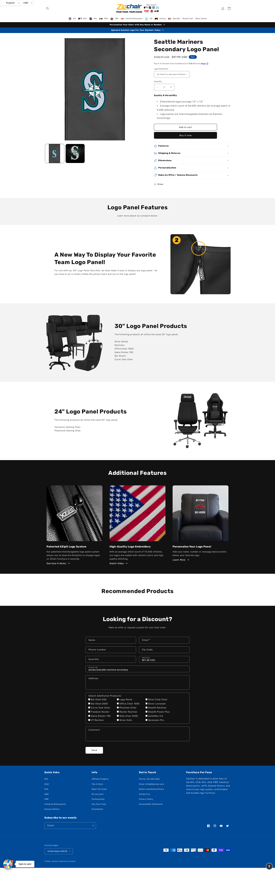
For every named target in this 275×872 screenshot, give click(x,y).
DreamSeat (97, 809)
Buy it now (185, 135)
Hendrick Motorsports (55, 804)
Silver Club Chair (157, 699)
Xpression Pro (156, 720)
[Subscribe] (93, 825)
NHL (46, 789)
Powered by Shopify (67, 861)
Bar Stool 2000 (99, 703)
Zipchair (55, 861)
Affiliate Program (100, 779)
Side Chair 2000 (128, 716)
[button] (47, 8)
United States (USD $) (57, 851)
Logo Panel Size (161, 69)
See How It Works (56, 563)
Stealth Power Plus (159, 711)
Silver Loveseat (157, 703)
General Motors (51, 809)
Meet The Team (99, 789)
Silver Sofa (125, 720)
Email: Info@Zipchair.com (151, 784)
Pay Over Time (99, 804)
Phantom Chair (128, 707)
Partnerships (98, 799)
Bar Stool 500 (99, 699)
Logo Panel (125, 699)
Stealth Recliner (157, 707)
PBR (46, 799)
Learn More (179, 559)
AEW (46, 794)
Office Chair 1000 (129, 703)
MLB (46, 784)
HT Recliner (97, 720)
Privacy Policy (146, 799)
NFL (46, 779)
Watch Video (117, 563)
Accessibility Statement (151, 804)
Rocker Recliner (128, 711)
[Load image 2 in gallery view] (75, 153)
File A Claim (97, 784)
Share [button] (160, 184)
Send (94, 750)
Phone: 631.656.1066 (149, 779)
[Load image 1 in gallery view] (54, 153)
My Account (97, 794)
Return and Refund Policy (151, 789)
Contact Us (144, 794)
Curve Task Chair (100, 707)
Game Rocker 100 (101, 716)
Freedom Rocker (100, 711)
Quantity (158, 81)
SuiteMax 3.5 (155, 716)
